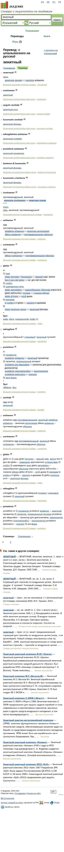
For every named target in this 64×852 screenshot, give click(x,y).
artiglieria (9, 231)
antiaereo (42, 239)
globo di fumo (11, 296)
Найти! (57, 20)
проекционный (23, 361)
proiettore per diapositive (17, 364)
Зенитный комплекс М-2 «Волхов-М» (23, 676)
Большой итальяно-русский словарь (19, 85)
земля (53, 459)
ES (54, 2)
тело (28, 465)
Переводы (17, 36)
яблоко (15, 472)
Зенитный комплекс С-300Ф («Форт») (23, 698)
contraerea (16, 255)
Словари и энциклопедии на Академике (26, 11)
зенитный (42, 85)
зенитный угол (10, 109)
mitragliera (42, 341)
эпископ (33, 374)
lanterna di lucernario (47, 172)
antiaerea (19, 231)
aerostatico (16, 290)
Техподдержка (20, 793)
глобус (9, 283)
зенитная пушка (37, 200)
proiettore (9, 358)
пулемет (42, 493)
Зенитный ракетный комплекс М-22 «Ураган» (27, 654)
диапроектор (56, 517)
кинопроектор (41, 371)
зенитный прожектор (13, 153)
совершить (24, 462)
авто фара (11, 377)
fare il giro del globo (14, 280)
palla (5, 319)
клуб (24, 296)
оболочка (45, 290)
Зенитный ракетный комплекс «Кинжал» (25, 742)
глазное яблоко (41, 293)
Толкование (9, 68)
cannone (29, 80)
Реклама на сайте (34, 793)
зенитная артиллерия (38, 231)
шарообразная (32, 290)
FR (59, 2)
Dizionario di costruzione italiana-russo (19, 172)
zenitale (41, 410)
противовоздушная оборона (38, 234)
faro (14, 387)
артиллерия (31, 423)
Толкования (32, 31)
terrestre (15, 276)
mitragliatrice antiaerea (46, 143)
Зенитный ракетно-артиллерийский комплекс (28, 720)
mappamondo (22, 319)
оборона (27, 426)
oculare (26, 293)
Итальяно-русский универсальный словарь (22, 215)
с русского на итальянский (51, 52)
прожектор (11, 355)
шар (8, 273)
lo (6, 303)
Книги (47, 36)
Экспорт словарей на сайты (12, 803)
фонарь (24, 478)
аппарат (47, 514)
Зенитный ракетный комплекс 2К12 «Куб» (26, 764)
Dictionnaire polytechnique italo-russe (19, 99)
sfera (11, 319)
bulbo (33, 319)
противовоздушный (27, 420)
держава (10, 299)
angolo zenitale (43, 114)
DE (48, 2)
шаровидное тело (15, 286)
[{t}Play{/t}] (15, 72)
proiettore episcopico (15, 374)
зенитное (9, 80)
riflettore (7, 387)
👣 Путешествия (7, 798)
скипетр (31, 303)
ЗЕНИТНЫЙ (9, 556)
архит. (23, 309)
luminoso (15, 309)
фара (34, 524)
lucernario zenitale (45, 128)
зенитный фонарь (12, 124)
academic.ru (12, 5)
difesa (8, 234)
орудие (18, 80)
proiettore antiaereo (45, 158)
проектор (21, 514)
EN (42, 2)
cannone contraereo (14, 200)
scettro (10, 303)
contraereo (41, 99)
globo (7, 276)
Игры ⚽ (17, 41)
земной (39, 276)
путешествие (51, 462)
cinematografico (23, 371)
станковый (29, 337)
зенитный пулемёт (12, 138)
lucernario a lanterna (46, 187)
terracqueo (26, 276)
